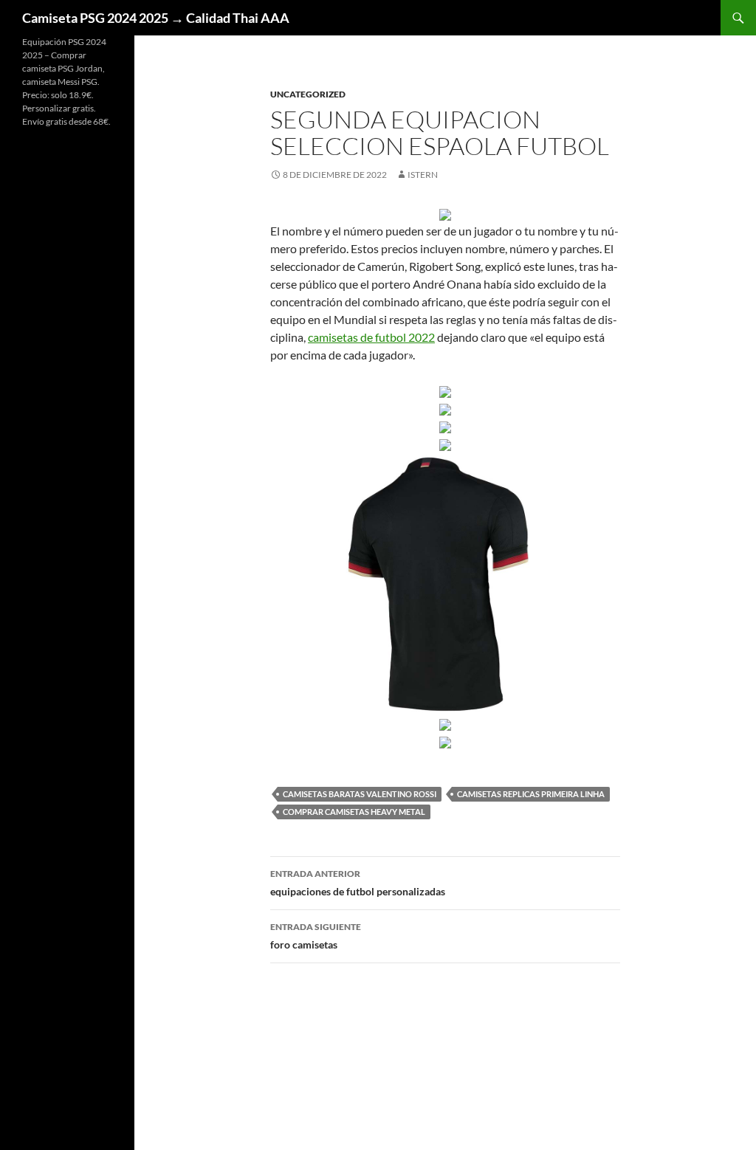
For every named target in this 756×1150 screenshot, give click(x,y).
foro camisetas (315, 936)
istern (423, 174)
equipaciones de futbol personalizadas (357, 883)
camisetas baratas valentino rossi (359, 794)
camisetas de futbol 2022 (371, 337)
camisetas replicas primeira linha (531, 794)
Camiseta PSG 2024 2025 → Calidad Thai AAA (155, 18)
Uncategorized (308, 94)
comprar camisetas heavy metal (354, 811)
